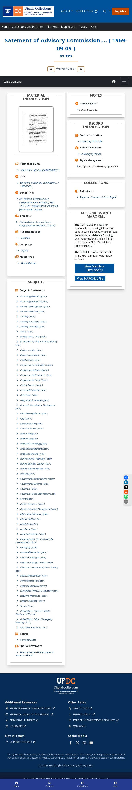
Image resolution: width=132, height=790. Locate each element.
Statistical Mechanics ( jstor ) (33, 595)
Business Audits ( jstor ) (31, 349)
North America (27, 652)
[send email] (127, 501)
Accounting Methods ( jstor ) (33, 296)
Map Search (68, 27)
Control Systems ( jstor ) (31, 385)
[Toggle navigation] (124, 81)
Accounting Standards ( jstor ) (34, 301)
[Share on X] (127, 487)
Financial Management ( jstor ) (34, 448)
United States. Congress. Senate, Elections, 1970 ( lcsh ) (33, 612)
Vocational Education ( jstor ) (33, 627)
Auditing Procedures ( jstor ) (33, 321)
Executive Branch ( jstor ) (32, 428)
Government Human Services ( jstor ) (37, 478)
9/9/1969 (25, 237)
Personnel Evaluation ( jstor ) (33, 552)
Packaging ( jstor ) (28, 547)
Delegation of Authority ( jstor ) (34, 400)
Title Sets (52, 27)
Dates (93, 27)
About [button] (65, 11)
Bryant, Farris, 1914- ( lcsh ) (33, 336)
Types (83, 27)
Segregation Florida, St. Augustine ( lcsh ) (39, 590)
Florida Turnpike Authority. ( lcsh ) (36, 458)
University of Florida (91, 141)
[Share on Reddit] (127, 492)
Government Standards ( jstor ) (34, 483)
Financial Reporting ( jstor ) (33, 453)
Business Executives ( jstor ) (33, 354)
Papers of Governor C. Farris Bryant (98, 197)
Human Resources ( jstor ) (32, 503)
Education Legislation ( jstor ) (34, 413)
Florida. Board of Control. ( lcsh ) (35, 463)
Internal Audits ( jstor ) (30, 518)
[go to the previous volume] (51, 69)
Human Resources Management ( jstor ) (39, 508)
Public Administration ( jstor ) (34, 575)
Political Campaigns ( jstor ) (33, 557)
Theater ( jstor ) (27, 605)
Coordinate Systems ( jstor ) (33, 390)
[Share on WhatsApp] (127, 497)
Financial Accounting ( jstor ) (33, 443)
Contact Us (84, 11)
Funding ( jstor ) (27, 473)
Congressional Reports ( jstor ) (34, 370)
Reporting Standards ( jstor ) (33, 585)
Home (5, 27)
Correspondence (28, 639)
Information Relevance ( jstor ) (34, 513)
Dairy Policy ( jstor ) (29, 395)
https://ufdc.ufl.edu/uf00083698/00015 (39, 170)
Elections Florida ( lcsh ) (31, 423)
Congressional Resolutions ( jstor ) (36, 375)
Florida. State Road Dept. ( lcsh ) (35, 468)
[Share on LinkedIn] (127, 482)
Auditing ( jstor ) (27, 316)
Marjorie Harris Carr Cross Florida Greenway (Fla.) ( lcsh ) (34, 540)
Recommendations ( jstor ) (32, 580)
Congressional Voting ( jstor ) (34, 380)
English (119, 11)
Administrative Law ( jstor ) (32, 311)
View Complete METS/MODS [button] (95, 268)
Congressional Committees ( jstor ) (36, 364)
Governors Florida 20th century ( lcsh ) (38, 493)
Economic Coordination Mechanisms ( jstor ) (36, 407)
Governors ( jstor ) (28, 488)
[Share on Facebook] (127, 477)
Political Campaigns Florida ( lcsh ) (36, 562)
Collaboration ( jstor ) (30, 359)
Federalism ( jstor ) (29, 438)
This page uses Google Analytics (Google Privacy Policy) (66, 765)
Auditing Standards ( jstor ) (32, 326)
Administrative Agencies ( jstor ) (35, 306)
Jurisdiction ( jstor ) (29, 523)
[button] (106, 11)
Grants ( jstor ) (27, 498)
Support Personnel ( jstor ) (32, 600)
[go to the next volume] (81, 69)
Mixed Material (28, 263)
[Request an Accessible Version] (114, 81)
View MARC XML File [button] (90, 278)
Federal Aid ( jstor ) (29, 433)
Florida (29, 655)
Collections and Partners (27, 27)
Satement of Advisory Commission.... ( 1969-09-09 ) (39, 184)
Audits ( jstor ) (26, 331)
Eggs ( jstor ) (26, 418)
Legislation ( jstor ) (29, 529)
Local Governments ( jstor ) (33, 534)
